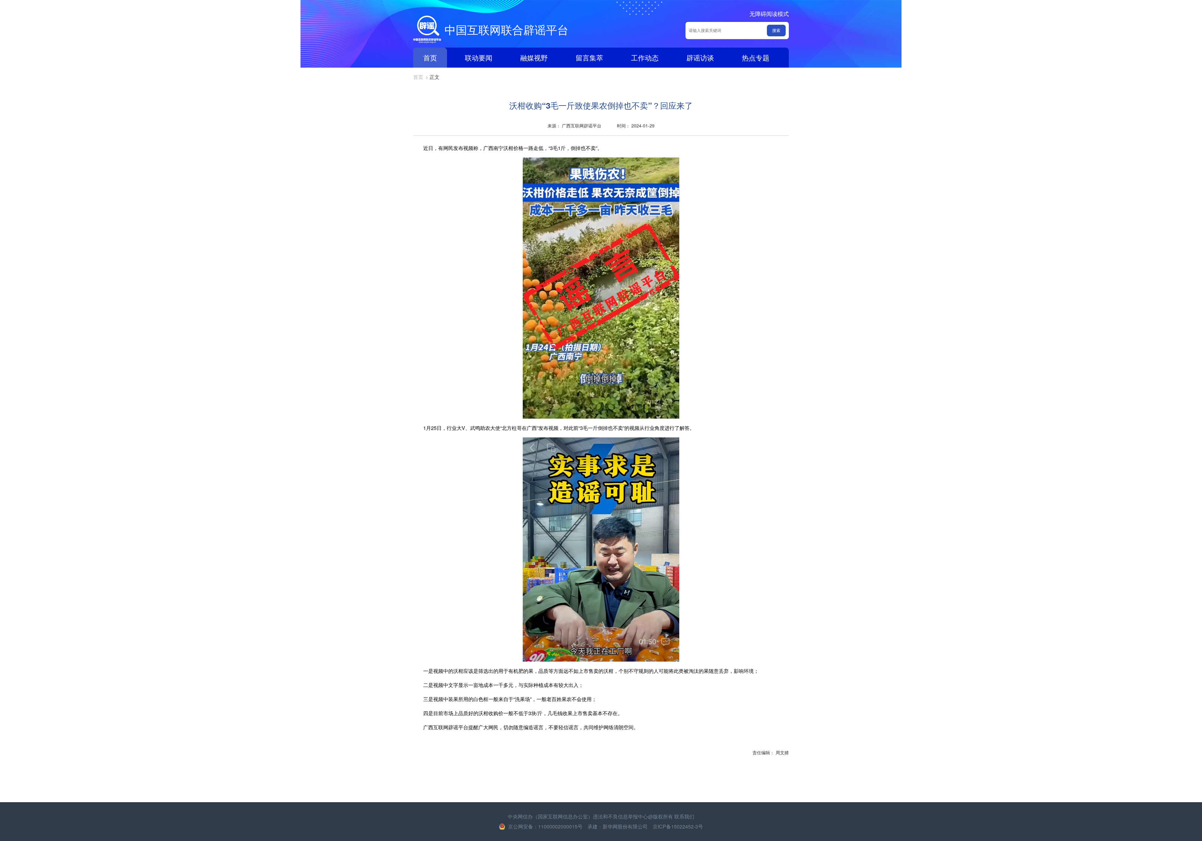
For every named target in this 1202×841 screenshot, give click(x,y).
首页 (430, 57)
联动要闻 (478, 57)
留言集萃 (589, 57)
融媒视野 (534, 57)
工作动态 (645, 57)
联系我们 (684, 816)
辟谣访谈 (700, 57)
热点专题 (755, 57)
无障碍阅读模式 (769, 13)
